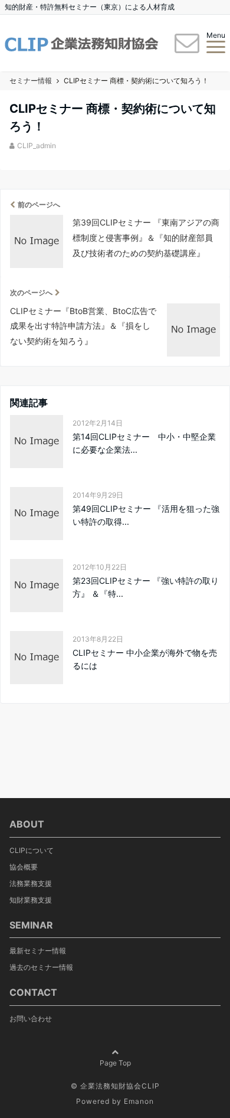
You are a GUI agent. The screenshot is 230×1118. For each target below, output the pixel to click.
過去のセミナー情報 (41, 967)
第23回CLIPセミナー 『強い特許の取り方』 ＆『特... (146, 587)
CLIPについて (31, 850)
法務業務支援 (30, 883)
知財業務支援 (30, 899)
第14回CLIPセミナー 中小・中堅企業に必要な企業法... (144, 443)
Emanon (139, 1101)
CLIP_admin (36, 145)
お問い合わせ (30, 1018)
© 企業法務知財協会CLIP (115, 1085)
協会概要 (23, 866)
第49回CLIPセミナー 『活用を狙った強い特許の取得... (146, 515)
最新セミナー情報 (37, 950)
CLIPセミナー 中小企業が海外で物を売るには (145, 659)
